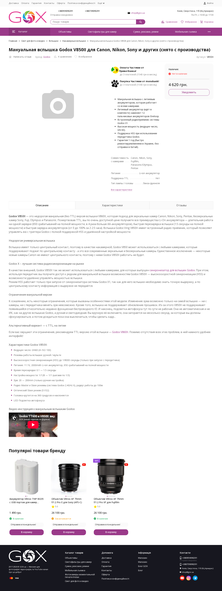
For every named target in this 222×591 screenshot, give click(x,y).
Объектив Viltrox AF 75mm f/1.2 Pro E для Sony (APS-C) (67, 500)
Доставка (14, 3)
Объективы (65, 31)
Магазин (142, 557)
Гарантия (36, 3)
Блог (140, 570)
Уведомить (189, 92)
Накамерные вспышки (74, 40)
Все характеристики (121, 189)
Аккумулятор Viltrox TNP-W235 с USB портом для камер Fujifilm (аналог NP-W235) (26, 500)
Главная (13, 40)
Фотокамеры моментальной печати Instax (80, 575)
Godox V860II (120, 332)
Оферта (61, 3)
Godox (46, 56)
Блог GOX (143, 566)
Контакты (49, 3)
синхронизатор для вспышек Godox (172, 270)
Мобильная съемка (186, 31)
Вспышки (53, 40)
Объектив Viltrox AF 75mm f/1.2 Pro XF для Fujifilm (109, 500)
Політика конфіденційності (81, 3)
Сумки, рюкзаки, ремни (145, 31)
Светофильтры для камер (102, 31)
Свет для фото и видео (33, 40)
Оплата (25, 3)
